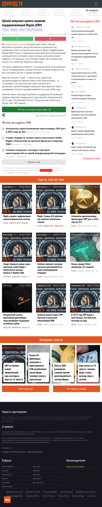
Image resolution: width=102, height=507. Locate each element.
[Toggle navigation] (96, 4)
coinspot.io (80, 107)
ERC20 (87, 417)
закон (96, 324)
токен (81, 270)
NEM (83, 417)
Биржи (5, 478)
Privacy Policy (63, 496)
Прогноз (36, 474)
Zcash (46, 417)
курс (62, 324)
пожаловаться (46, 170)
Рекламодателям (50, 492)
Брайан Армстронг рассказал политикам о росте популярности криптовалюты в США (83, 114)
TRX (42, 417)
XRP (23, 29)
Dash (79, 417)
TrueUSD (70, 419)
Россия (8, 327)
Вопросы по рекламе (75, 466)
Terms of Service (48, 496)
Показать (6, 448)
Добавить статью (33, 492)
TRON (32, 417)
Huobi (45, 419)
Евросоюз (48, 225)
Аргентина (15, 222)
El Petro (55, 417)
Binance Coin (23, 419)
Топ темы (6, 482)
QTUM (85, 419)
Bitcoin (4, 417)
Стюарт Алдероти (12, 276)
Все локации (7, 486)
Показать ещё (34, 162)
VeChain (8, 419)
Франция (60, 225)
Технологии (7, 474)
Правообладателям (15, 496)
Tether (74, 417)
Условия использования (86, 492)
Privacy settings (78, 496)
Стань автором (66, 492)
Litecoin (17, 417)
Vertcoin (15, 419)
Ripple (14, 29)
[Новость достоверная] (17, 39)
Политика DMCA (32, 496)
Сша (6, 29)
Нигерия (26, 222)
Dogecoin (63, 419)
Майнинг (37, 470)
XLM (3, 419)
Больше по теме (91, 158)
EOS (22, 417)
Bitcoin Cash (67, 417)
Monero (37, 417)
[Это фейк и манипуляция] (50, 39)
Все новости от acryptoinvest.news (50, 115)
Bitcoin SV (32, 419)
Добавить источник (14, 492)
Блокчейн (37, 478)
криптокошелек (35, 29)
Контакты (91, 496)
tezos (50, 419)
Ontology (55, 419)
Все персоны (38, 482)
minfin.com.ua (82, 46)
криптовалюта (85, 225)
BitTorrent (5, 421)
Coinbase (64, 276)
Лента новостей (26, 388)
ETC (91, 417)
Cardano (39, 419)
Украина (17, 327)
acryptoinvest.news (14, 44)
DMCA (7, 499)
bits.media (80, 91)
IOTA (50, 417)
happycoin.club (82, 27)
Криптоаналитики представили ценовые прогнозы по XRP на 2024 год (84, 34)
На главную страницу (76, 388)
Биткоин (36, 466)
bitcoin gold (78, 419)
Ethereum (90, 270)
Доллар (5, 470)
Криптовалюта (8, 466)
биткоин (98, 225)
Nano (11, 421)
